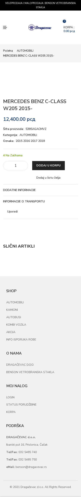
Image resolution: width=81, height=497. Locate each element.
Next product (76, 53)
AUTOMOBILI (25, 51)
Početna (8, 51)
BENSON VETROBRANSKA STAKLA (30, 372)
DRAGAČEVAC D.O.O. (20, 365)
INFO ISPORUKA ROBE (21, 340)
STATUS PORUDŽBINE (21, 405)
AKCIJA (10, 332)
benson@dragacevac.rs (26, 467)
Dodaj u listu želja (48, 178)
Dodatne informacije (19, 190)
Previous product (71, 53)
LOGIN (10, 397)
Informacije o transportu (24, 201)
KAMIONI (12, 310)
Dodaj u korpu (48, 165)
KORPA (11, 412)
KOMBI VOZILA (16, 325)
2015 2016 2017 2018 (30, 141)
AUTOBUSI (13, 317)
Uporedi (12, 212)
